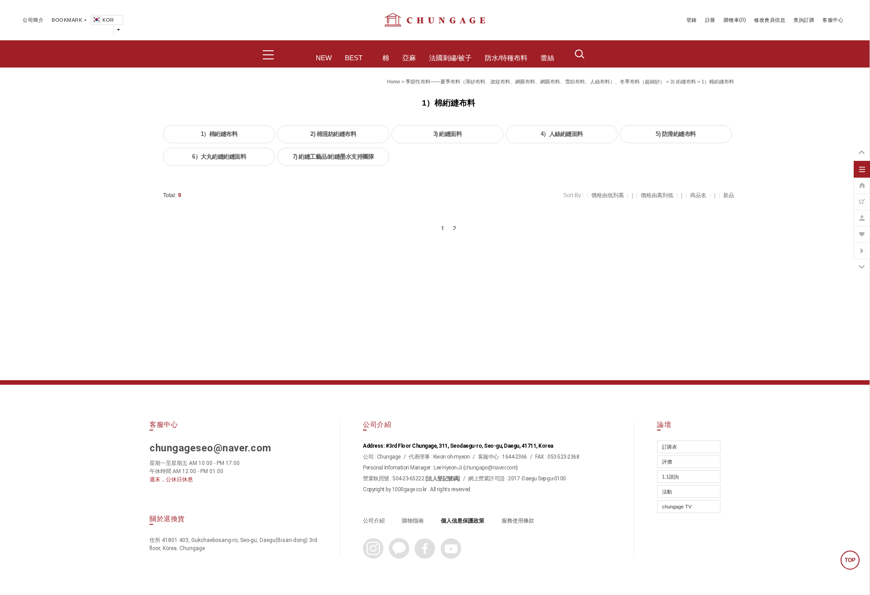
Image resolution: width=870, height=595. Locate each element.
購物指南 (413, 521)
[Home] (862, 181)
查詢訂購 (803, 20)
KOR (108, 20)
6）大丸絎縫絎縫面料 (219, 156)
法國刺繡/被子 (450, 58)
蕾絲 (547, 58)
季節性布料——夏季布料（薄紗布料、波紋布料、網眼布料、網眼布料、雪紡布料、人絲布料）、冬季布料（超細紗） (535, 81)
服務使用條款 (518, 521)
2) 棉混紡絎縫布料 (333, 134)
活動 (667, 491)
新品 (728, 195)
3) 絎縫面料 (447, 134)
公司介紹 (374, 521)
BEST (353, 58)
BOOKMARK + (69, 20)
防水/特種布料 (506, 58)
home (393, 81)
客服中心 (832, 20)
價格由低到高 (607, 195)
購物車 (732, 20)
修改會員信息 (769, 20)
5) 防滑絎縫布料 (676, 134)
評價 (667, 461)
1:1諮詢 (670, 476)
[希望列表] (862, 230)
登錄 (691, 20)
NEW (324, 58)
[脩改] (862, 213)
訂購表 (669, 447)
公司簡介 (33, 20)
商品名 (698, 195)
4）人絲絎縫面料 (562, 134)
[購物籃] (862, 197)
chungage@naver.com (490, 467)
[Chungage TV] (862, 246)
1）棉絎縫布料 (717, 81)
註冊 (710, 20)
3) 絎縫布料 (683, 81)
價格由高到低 (657, 195)
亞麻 (409, 58)
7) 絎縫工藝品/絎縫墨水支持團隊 (333, 156)
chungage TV (676, 506)
